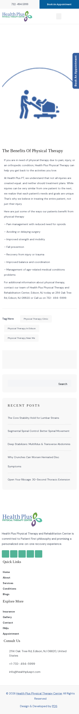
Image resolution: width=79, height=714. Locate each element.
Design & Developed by (38, 706)
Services (8, 583)
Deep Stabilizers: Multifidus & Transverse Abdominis (39, 444)
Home (34, 45)
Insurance (9, 611)
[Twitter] (30, 554)
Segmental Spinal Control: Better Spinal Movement (38, 431)
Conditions (9, 588)
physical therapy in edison (22, 328)
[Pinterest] (38, 554)
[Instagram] (22, 554)
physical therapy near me (21, 338)
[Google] (5, 554)
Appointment (11, 633)
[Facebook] (13, 554)
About (6, 577)
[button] (58, 16)
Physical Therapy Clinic (36, 318)
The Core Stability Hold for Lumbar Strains (33, 418)
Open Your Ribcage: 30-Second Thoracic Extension (39, 479)
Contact (8, 622)
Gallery (7, 617)
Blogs (6, 594)
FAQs (6, 628)
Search (62, 384)
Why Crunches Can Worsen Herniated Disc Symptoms (33, 462)
